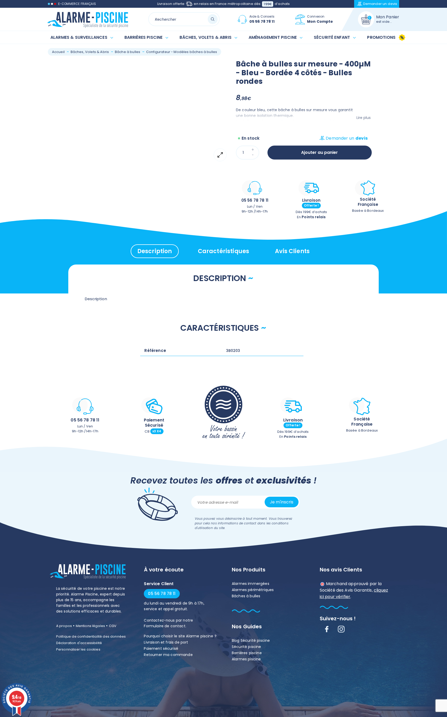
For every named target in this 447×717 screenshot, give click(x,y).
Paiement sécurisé (161, 648)
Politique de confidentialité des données (91, 636)
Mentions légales (90, 625)
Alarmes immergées (250, 583)
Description (154, 251)
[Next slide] (64, 180)
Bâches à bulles (246, 596)
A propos (64, 625)
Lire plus (363, 117)
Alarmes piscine (246, 659)
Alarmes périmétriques (253, 589)
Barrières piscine (247, 652)
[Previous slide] (64, 64)
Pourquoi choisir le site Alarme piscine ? (180, 636)
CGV (112, 625)
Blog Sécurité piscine (251, 640)
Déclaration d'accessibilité (79, 642)
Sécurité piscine (246, 646)
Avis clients (292, 251)
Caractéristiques (223, 251)
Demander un (380, 3)
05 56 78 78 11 (254, 200)
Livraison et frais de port (166, 642)
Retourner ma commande (168, 654)
